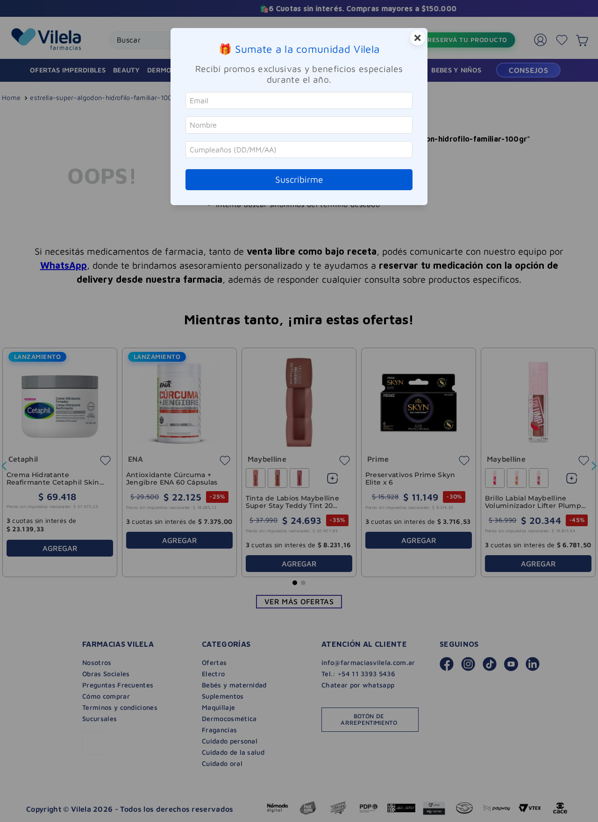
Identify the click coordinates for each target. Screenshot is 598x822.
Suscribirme (299, 179)
